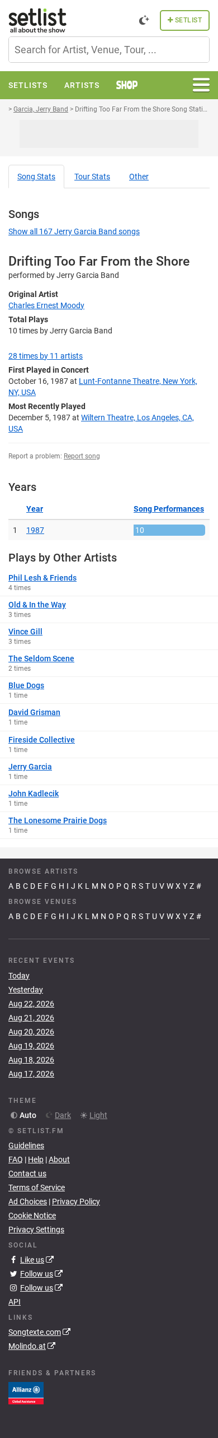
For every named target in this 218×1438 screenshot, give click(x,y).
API (14, 1301)
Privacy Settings (36, 1229)
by (45, 355)
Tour (92, 176)
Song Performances (169, 508)
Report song (82, 456)
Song (36, 176)
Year (34, 508)
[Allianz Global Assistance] (26, 1392)
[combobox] (109, 49)
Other (139, 176)
